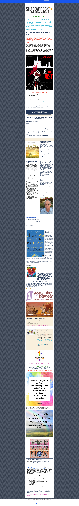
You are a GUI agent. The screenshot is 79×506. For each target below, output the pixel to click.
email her (46, 334)
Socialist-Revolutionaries (36, 45)
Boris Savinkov (34, 53)
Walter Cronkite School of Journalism (39, 468)
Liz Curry (42, 334)
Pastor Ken (28, 109)
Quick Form (29, 288)
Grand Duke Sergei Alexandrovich (36, 46)
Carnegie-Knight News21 (32, 467)
